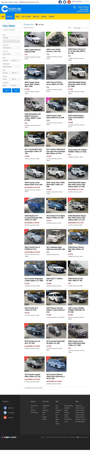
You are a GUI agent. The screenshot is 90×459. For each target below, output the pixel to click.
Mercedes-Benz (68, 405)
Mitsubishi (67, 408)
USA (32, 408)
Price (4, 57)
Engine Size (5, 82)
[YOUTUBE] (5, 417)
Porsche (66, 412)
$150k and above (80, 421)
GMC (57, 417)
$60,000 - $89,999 (80, 414)
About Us (36, 16)
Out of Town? (26, 16)
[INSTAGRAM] (5, 412)
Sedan (44, 412)
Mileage (5, 76)
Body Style (5, 45)
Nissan (66, 410)
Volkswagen (67, 419)
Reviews (51, 16)
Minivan (44, 417)
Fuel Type (5, 51)
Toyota (66, 417)
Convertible (45, 405)
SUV (43, 414)
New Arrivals (34, 412)
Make (4, 35)
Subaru (66, 414)
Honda (57, 419)
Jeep (57, 421)
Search (7, 90)
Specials (33, 410)
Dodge (57, 412)
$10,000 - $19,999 (80, 408)
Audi (57, 405)
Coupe (44, 408)
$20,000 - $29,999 (80, 410)
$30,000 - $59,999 (80, 412)
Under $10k (79, 405)
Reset (15, 90)
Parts (18, 16)
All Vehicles (34, 405)
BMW (57, 408)
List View (41, 24)
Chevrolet (59, 410)
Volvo (66, 421)
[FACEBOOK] (5, 407)
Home (2, 16)
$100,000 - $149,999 (81, 419)
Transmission (6, 64)
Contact (44, 16)
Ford (57, 414)
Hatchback (45, 410)
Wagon (44, 419)
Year (4, 70)
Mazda (57, 423)
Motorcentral (84, 437)
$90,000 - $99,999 (80, 417)
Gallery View (30, 24)
